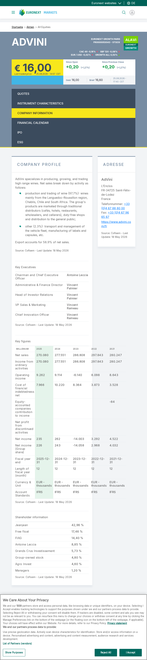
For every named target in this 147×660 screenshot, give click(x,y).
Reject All (106, 652)
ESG (20, 142)
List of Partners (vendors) (17, 643)
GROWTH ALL (102, 54)
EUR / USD (76, 54)
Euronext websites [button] (104, 3)
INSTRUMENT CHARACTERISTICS (40, 103)
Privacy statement (117, 623)
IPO (19, 132)
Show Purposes (14, 652)
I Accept (130, 652)
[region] (73, 627)
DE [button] (133, 3)
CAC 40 (83, 51)
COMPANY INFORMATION (35, 113)
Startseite (17, 27)
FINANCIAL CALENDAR (33, 123)
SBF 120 (104, 51)
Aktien (30, 27)
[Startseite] (38, 12)
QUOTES (23, 93)
